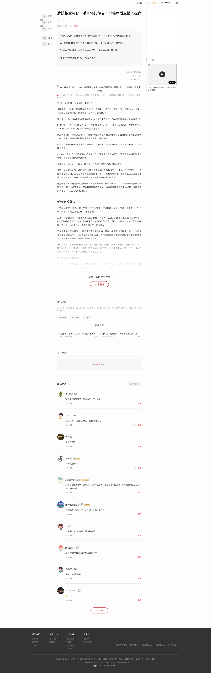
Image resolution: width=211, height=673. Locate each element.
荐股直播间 (62, 317)
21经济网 (69, 648)
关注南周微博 (88, 642)
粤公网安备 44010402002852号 (106, 665)
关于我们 (35, 645)
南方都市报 (70, 645)
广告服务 (52, 642)
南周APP (35, 642)
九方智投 (87, 317)
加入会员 (152, 3)
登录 (177, 3)
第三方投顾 (75, 317)
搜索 (140, 3)
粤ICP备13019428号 (148, 659)
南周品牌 (35, 639)
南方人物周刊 (70, 639)
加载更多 (99, 610)
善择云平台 (53, 639)
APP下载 (167, 3)
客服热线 (86, 639)
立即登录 (100, 284)
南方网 (68, 642)
